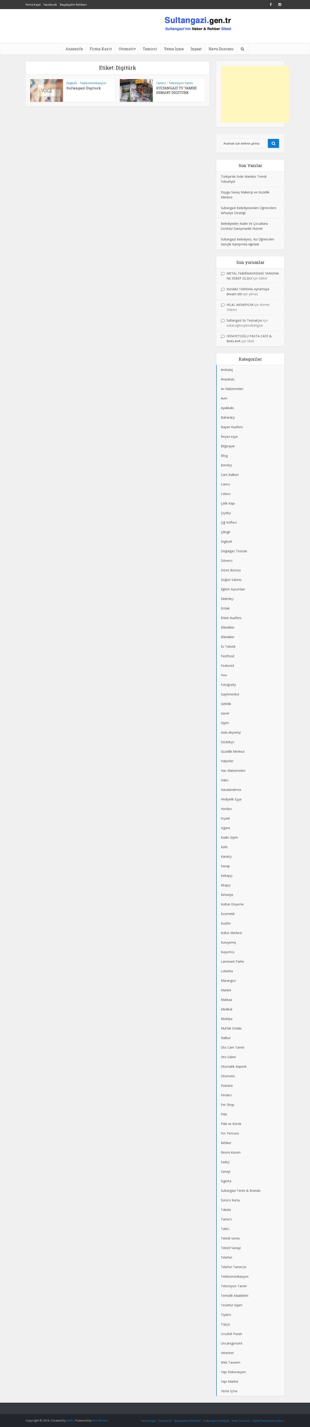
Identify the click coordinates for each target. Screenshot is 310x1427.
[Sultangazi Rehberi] (198, 23)
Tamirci (150, 48)
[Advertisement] (255, 94)
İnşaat (196, 48)
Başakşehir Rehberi (73, 4)
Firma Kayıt (33, 4)
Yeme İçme (174, 48)
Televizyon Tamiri (181, 83)
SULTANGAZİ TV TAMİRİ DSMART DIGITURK (176, 90)
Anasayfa (74, 48)
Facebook (50, 4)
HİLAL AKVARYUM (239, 304)
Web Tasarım (241, 1421)
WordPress (100, 1420)
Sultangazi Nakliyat (216, 1421)
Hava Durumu (221, 48)
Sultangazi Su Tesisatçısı (244, 320)
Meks (70, 1420)
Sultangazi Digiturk (83, 88)
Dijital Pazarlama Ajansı (268, 1421)
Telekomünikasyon (93, 83)
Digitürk (71, 83)
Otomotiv (127, 48)
